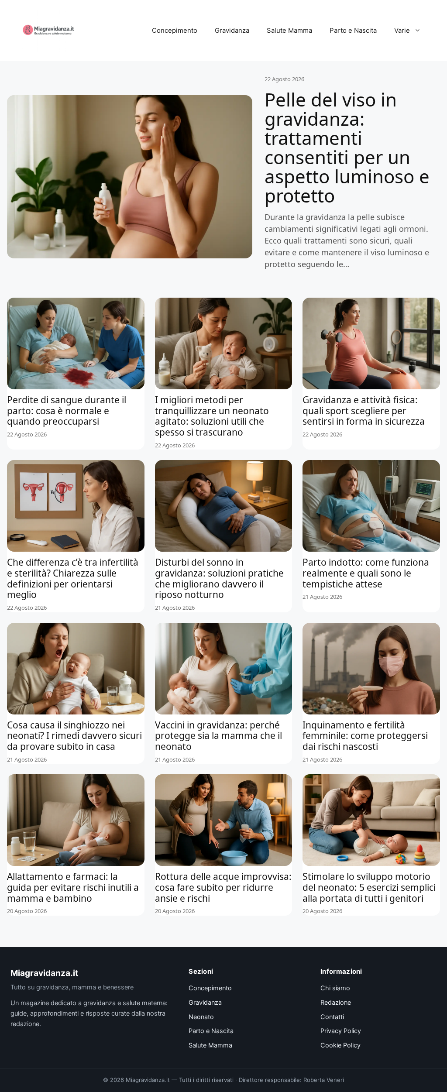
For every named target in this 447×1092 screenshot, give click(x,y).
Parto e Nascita (353, 30)
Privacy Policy (340, 1031)
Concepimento (174, 30)
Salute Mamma (289, 30)
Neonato (201, 1017)
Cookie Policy (340, 1045)
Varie (402, 30)
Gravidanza (232, 30)
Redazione (335, 1002)
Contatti (332, 1017)
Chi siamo (335, 988)
